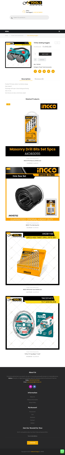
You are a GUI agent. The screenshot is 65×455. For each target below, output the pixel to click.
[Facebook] (35, 71)
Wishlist (32, 423)
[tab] (26, 79)
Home (6, 35)
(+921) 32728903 (37, 12)
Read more (32, 160)
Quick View (57, 104)
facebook (34, 386)
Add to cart (45, 54)
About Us (32, 397)
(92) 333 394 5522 (34, 380)
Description (25, 79)
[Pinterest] (44, 71)
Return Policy (32, 402)
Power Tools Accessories (17, 35)
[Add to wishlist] (35, 59)
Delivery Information (32, 399)
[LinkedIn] (53, 71)
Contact (32, 420)
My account (32, 411)
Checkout (32, 417)
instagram (30, 386)
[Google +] (48, 71)
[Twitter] (39, 71)
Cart (32, 414)
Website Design (35, 451)
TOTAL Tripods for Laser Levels (56, 43)
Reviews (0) (39, 79)
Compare (42, 59)
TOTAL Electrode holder (59, 43)
